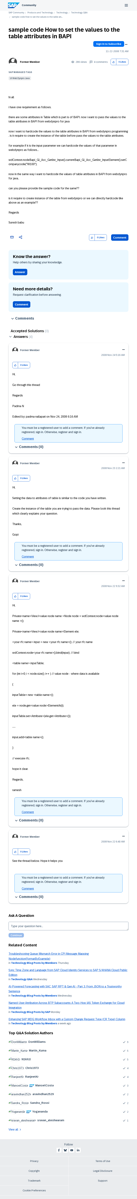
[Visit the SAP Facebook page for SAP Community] (58, 1150)
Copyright (34, 1170)
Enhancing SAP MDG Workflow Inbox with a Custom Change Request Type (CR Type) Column (67, 1019)
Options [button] (126, 44)
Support (103, 1180)
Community (29, 5)
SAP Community (16, 13)
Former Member (30, 61)
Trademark (34, 1180)
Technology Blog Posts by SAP (30, 1012)
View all (13, 1129)
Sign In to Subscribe (108, 44)
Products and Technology (40, 13)
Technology (62, 13)
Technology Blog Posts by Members (34, 962)
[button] (113, 62)
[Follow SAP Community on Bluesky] (65, 1150)
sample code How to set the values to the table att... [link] (37, 17)
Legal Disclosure (102, 1170)
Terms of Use (102, 1161)
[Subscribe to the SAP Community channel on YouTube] (71, 1150)
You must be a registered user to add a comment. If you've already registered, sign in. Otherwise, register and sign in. (63, 430)
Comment (119, 237)
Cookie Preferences (34, 1190)
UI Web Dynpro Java (20, 78)
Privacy (34, 1161)
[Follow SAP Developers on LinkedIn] (78, 1150)
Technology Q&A (79, 13)
